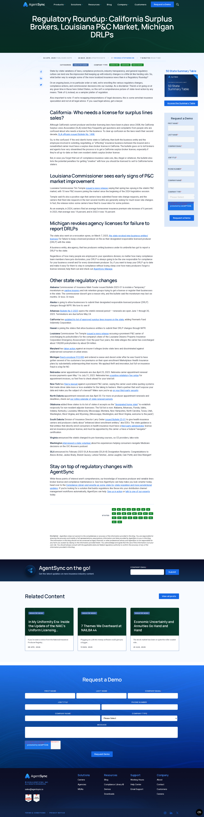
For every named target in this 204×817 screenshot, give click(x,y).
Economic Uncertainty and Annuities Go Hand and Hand (154, 626)
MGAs (80, 789)
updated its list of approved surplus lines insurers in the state (94, 319)
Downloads (109, 793)
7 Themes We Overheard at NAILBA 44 (101, 628)
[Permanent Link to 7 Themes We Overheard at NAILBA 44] (102, 622)
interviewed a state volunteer (77, 443)
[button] (177, 4)
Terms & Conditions (35, 813)
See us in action (114, 491)
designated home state (126, 404)
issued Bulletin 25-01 (115, 419)
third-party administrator (132, 426)
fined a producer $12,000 (72, 357)
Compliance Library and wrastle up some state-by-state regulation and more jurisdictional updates (101, 486)
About (159, 779)
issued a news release (97, 188)
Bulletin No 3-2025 (69, 311)
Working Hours (137, 779)
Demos (107, 789)
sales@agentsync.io (34, 789)
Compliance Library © (114, 784)
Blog (109, 4)
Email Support (136, 789)
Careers (160, 793)
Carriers (81, 779)
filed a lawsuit (71, 384)
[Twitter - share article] (41, 85)
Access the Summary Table (181, 103)
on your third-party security (125, 390)
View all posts (169, 596)
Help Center (135, 784)
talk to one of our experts (137, 491)
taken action (70, 348)
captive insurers (72, 290)
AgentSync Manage (103, 269)
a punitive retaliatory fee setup (124, 375)
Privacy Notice (57, 813)
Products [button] (59, 4)
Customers (140, 4)
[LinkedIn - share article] (41, 78)
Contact (160, 784)
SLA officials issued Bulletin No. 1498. (76, 134)
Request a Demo (162, 4)
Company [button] (122, 4)
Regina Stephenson (124, 58)
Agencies (82, 784)
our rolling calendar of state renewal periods (91, 399)
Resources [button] (94, 4)
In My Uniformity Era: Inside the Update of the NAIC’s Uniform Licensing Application (49, 626)
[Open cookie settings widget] (199, 812)
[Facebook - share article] (41, 72)
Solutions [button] (76, 4)
